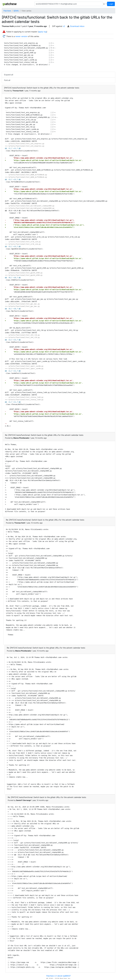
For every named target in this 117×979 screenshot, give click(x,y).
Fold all (7, 80)
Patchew (7, 11)
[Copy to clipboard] (104, 4)
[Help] (106, 4)
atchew (9, 4)
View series (26, 11)
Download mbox (77, 26)
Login (111, 4)
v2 (64, 26)
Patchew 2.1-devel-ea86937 (58, 976)
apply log (42, 32)
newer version (21, 36)
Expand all (8, 74)
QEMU (16, 11)
